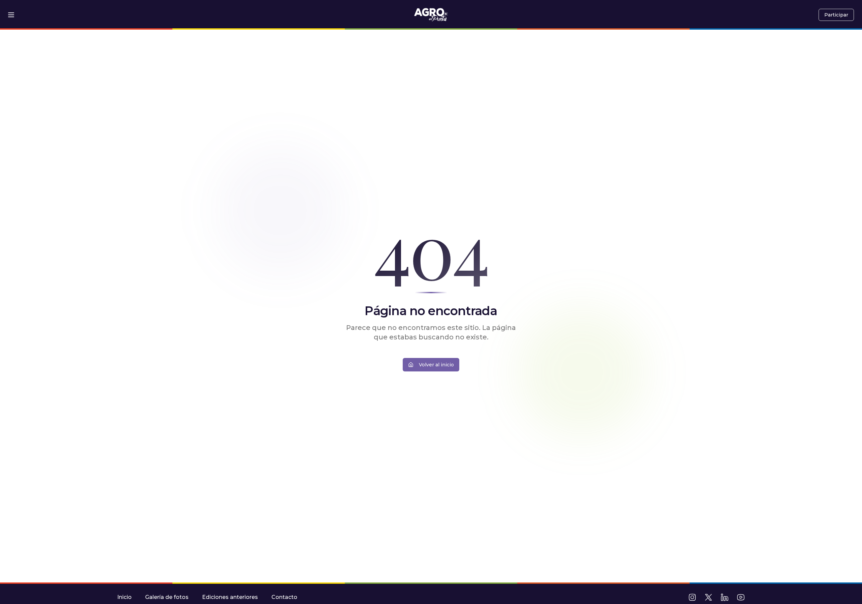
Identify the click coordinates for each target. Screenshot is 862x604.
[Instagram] (692, 597)
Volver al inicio (436, 365)
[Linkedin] (725, 597)
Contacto (284, 597)
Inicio (124, 597)
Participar (836, 15)
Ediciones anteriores (230, 597)
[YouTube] (741, 597)
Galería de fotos (167, 597)
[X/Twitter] (708, 597)
